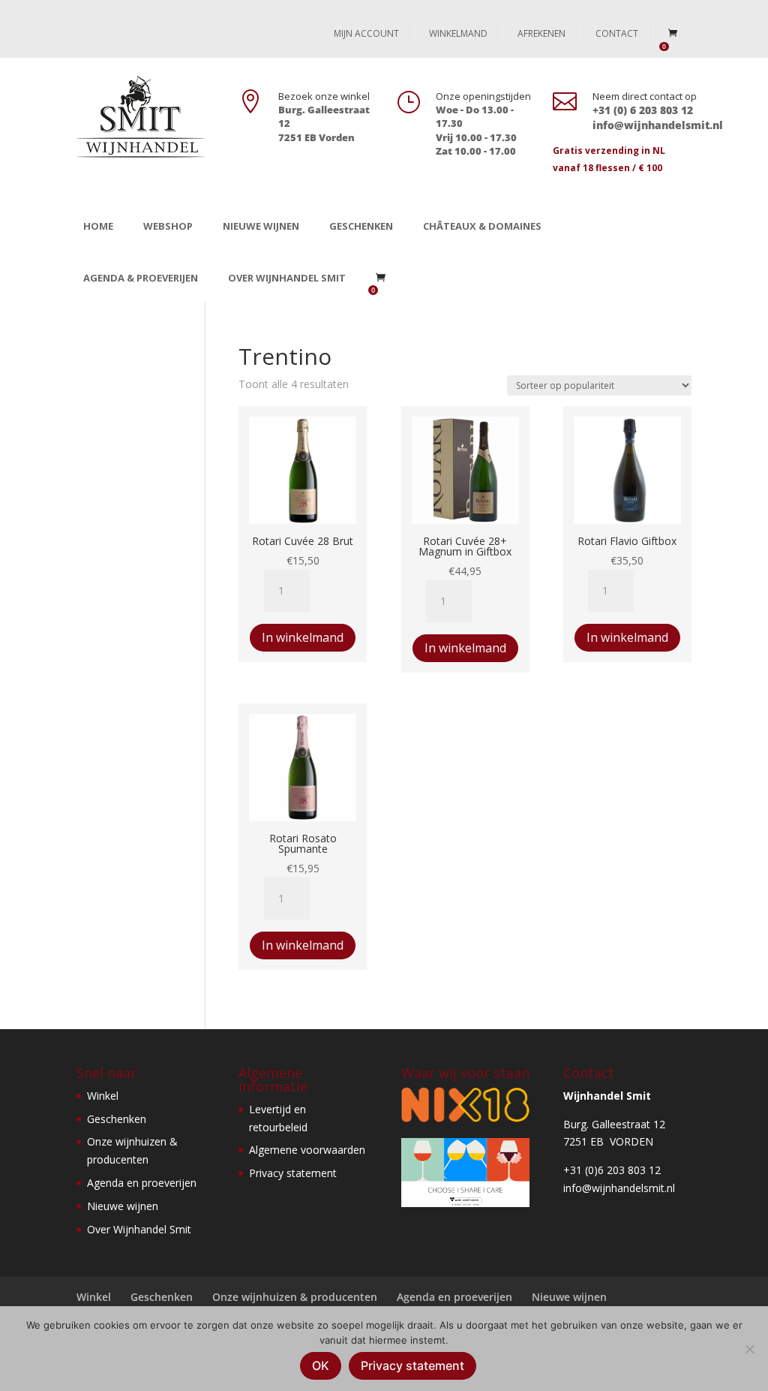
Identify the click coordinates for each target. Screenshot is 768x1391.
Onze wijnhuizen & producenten (294, 1297)
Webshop (168, 226)
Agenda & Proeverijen (140, 278)
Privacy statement (293, 1173)
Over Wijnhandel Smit (287, 278)
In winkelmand (303, 637)
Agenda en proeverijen (141, 1183)
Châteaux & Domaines (482, 226)
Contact (617, 33)
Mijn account (366, 33)
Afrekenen (542, 33)
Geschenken (361, 226)
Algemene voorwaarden (307, 1150)
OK (320, 1365)
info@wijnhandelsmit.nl (619, 1188)
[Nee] (749, 1348)
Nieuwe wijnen (261, 226)
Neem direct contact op (644, 96)
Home (98, 226)
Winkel (102, 1095)
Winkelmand (458, 33)
